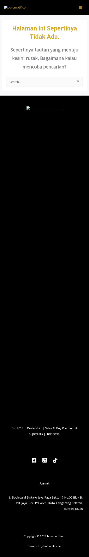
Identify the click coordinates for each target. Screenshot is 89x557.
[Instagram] (44, 460)
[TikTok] (55, 460)
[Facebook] (34, 460)
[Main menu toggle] (80, 7)
